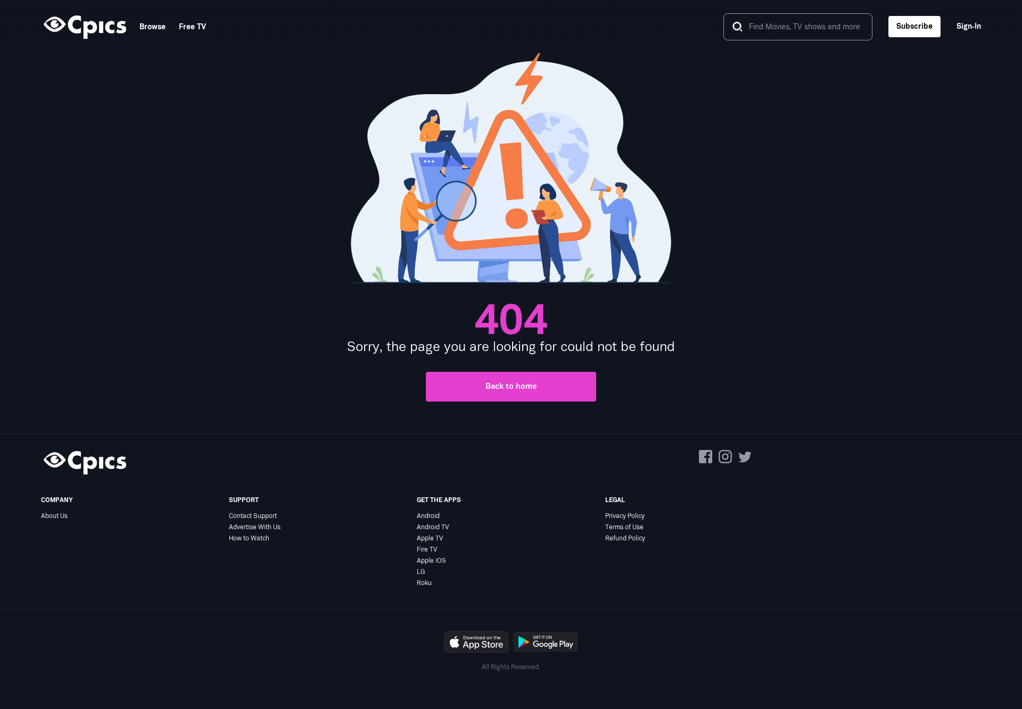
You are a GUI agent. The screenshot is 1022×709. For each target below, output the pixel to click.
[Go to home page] (83, 26)
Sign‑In (969, 26)
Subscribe (914, 26)
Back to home (511, 386)
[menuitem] (146, 26)
